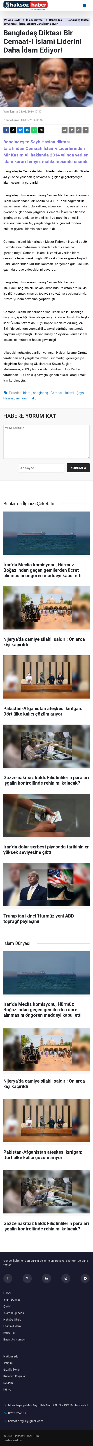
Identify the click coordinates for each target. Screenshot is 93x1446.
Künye (7, 1389)
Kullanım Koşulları (14, 1376)
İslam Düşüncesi (14, 1313)
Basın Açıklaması (14, 1339)
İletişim (8, 1363)
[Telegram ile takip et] (85, 1278)
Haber (7, 1293)
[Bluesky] (20, 130)
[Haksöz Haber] (25, 5)
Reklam (8, 1383)
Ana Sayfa (14, 20)
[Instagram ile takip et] (65, 1278)
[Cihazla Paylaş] (41, 130)
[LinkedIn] (27, 130)
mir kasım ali (25, 398)
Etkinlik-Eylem (12, 1326)
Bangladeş (55, 20)
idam (26, 393)
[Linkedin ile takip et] (46, 1278)
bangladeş (40, 393)
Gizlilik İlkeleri (12, 1369)
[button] (71, 130)
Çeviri (7, 1306)
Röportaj (9, 1332)
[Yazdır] (64, 130)
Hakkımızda (11, 1356)
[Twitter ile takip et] (27, 1278)
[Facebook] (6, 130)
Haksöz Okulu (12, 1319)
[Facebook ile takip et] (7, 1278)
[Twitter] (13, 130)
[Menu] (85, 5)
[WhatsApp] (34, 130)
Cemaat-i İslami (62, 393)
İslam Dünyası (34, 20)
